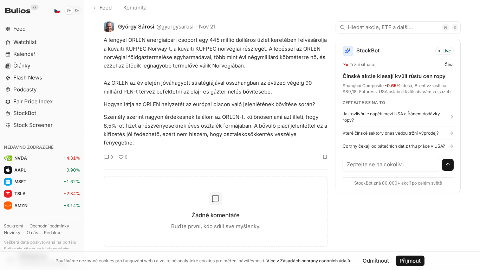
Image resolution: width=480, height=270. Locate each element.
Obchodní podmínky (49, 226)
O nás (32, 232)
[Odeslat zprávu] (448, 165)
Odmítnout (376, 260)
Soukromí (13, 226)
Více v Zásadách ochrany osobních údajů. (308, 260)
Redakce (52, 232)
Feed (105, 7)
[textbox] (391, 165)
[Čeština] (56, 10)
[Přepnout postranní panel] (84, 135)
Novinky (12, 232)
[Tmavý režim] (73, 10)
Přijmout (410, 260)
